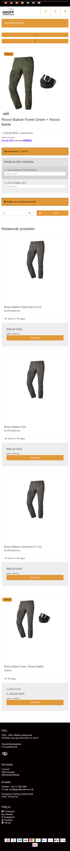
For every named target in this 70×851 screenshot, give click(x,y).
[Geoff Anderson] (8, 12)
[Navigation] (45, 11)
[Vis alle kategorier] (64, 23)
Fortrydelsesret (9, 746)
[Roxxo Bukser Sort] (35, 389)
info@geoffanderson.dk (21, 789)
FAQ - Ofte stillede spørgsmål (17, 735)
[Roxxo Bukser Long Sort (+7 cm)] (35, 509)
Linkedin (8, 814)
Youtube (8, 820)
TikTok (7, 822)
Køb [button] (55, 213)
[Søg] (55, 11)
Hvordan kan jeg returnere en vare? (20, 738)
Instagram (9, 817)
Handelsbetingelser (11, 744)
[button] (35, 35)
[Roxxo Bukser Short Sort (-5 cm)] (35, 269)
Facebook (9, 811)
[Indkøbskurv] (65, 11)
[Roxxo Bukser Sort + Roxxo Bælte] (35, 628)
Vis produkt (35, 338)
